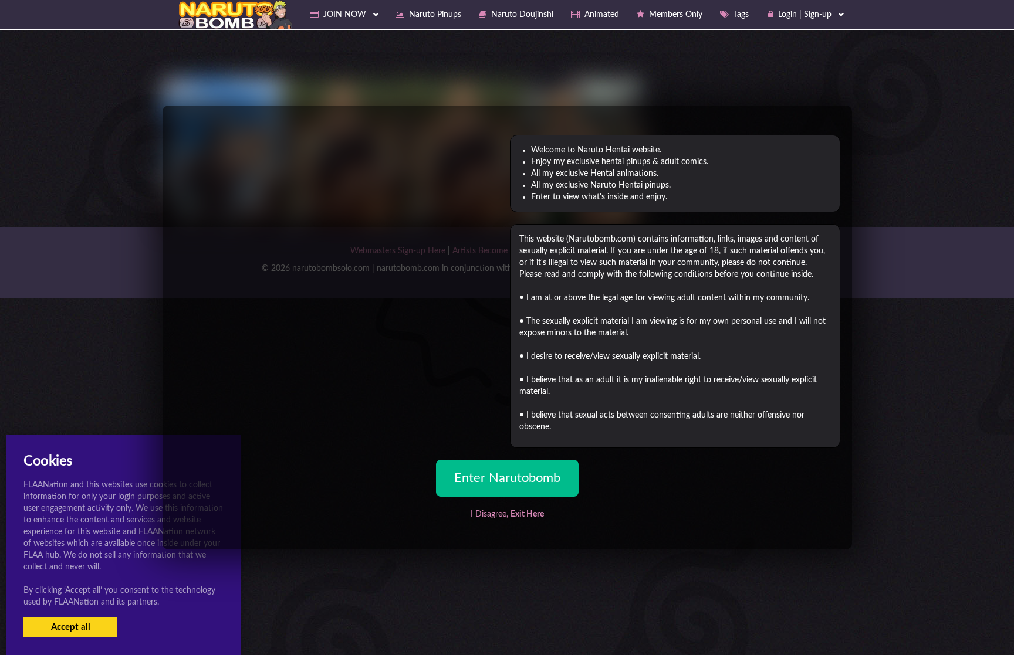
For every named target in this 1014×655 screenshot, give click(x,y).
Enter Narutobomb (507, 477)
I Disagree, (507, 514)
